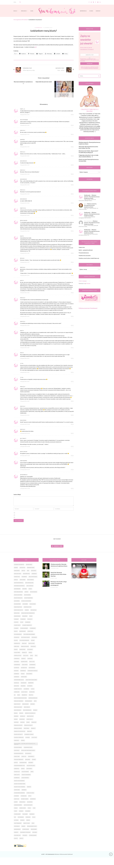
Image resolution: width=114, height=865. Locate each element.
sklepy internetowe (19, 783)
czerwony (32, 628)
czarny (16, 628)
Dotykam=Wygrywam (29, 634)
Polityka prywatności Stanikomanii (88, 308)
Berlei (16, 579)
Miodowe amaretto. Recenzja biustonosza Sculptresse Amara (91, 196)
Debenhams (22, 631)
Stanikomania (87, 195)
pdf (36, 47)
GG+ (36, 655)
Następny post (60, 68)
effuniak (34, 637)
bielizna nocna (18, 591)
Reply (72, 114)
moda (15, 713)
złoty (15, 838)
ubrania (32, 814)
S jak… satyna (60, 70)
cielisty (30, 619)
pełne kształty (18, 734)
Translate (88, 283)
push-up (24, 756)
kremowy (30, 682)
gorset (23, 658)
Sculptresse (25, 771)
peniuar (29, 731)
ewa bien (16, 646)
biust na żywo (18, 594)
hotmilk (16, 667)
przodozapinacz (18, 753)
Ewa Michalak (25, 646)
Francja (24, 652)
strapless (23, 795)
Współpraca (83, 10)
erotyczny (31, 643)
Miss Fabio (27, 707)
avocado (33, 570)
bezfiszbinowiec (18, 582)
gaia (31, 655)
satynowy (29, 768)
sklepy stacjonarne (19, 786)
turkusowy (17, 814)
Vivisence (16, 826)
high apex (24, 664)
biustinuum (33, 591)
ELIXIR (15, 640)
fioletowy (17, 652)
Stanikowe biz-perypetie (85, 255)
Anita (23, 570)
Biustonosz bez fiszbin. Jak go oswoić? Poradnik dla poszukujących (88, 151)
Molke (21, 713)
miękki (35, 710)
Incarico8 (24, 667)
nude (28, 722)
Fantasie (33, 646)
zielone (35, 832)
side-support (25, 777)
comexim (27, 622)
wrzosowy (34, 829)
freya (30, 652)
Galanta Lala (82, 247)
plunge (27, 737)
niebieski (22, 719)
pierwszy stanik (29, 734)
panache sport (28, 725)
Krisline (16, 685)
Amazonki (16, 570)
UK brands (20, 817)
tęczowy (25, 814)
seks (32, 771)
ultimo (16, 820)
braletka (16, 613)
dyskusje (16, 637)
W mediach (25, 19)
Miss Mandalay (27, 710)
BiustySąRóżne (28, 597)
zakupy (16, 832)
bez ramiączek (29, 582)
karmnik (16, 673)
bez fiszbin (30, 579)
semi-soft (17, 774)
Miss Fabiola (17, 710)
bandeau (34, 573)
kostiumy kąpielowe (31, 679)
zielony (25, 835)
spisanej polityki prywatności (91, 68)
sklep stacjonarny (19, 780)
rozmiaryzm (23, 762)
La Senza (30, 685)
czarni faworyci (27, 625)
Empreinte (17, 643)
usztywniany (17, 823)
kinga (22, 673)
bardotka (17, 576)
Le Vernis (26, 688)
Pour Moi (16, 750)
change (16, 619)
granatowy (24, 661)
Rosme (34, 759)
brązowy (25, 616)
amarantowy (30, 567)
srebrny (24, 789)
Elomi (32, 640)
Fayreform (22, 649)
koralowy (23, 676)
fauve (15, 649)
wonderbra (17, 829)
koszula (16, 682)
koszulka (23, 682)
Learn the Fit (18, 688)
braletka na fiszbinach (28, 613)
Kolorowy (29, 673)
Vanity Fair (27, 823)
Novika (22, 722)
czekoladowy (24, 628)
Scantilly (17, 771)
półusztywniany (18, 759)
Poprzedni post (27, 68)
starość (16, 795)
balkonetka (26, 573)
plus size (34, 737)
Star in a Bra (30, 792)
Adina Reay (29, 564)
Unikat (22, 820)
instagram (32, 667)
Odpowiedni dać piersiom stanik (44, 81)
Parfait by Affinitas (19, 731)
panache (34, 722)
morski (16, 716)
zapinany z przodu (25, 832)
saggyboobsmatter (19, 765)
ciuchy (16, 622)
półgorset (31, 756)
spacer (29, 786)
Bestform (22, 579)
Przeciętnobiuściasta (84, 252)
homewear (32, 664)
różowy (31, 762)
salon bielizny (31, 765)
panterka (26, 728)
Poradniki (24, 10)
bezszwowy (17, 588)
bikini (26, 591)
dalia (15, 631)
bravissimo (17, 616)
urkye (28, 820)
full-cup (25, 655)
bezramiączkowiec (19, 585)
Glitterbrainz (56, 854)
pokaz (22, 740)
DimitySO (30, 631)
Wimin (23, 826)
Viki (33, 823)
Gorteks (30, 658)
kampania (23, 670)
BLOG (32, 10)
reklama (27, 759)
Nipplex (16, 722)
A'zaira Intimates (19, 564)
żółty (21, 838)
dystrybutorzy (25, 637)
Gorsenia (16, 658)
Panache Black (18, 725)
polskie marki (18, 747)
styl (30, 795)
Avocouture (17, 573)
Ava (28, 570)
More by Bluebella (30, 713)
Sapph (22, 768)
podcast (16, 740)
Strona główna (17, 19)
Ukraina (28, 817)
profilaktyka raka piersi (28, 750)
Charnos (23, 619)
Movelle (22, 716)
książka (23, 685)
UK (15, 817)
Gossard (16, 661)
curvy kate (17, 625)
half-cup (32, 661)
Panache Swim (18, 728)
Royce (15, 762)
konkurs (16, 676)
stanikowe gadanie (19, 792)
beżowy (25, 588)
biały (30, 588)
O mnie (91, 10)
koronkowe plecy (19, 679)
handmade (17, 664)
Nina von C (30, 719)
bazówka (24, 576)
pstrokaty (28, 753)
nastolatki (30, 716)
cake (31, 616)
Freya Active (17, 655)
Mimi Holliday (18, 707)
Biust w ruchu (18, 597)
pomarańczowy (28, 747)
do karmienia (17, 634)
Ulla (34, 817)
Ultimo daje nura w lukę (29, 70)
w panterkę (26, 829)
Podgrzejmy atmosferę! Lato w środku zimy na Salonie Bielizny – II (88, 155)
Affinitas (22, 567)
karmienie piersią (32, 670)
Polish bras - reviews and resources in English (24, 744)
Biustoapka (27, 594)
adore (16, 567)
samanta (16, 768)
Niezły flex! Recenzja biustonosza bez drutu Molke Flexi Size (88, 147)
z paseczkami (32, 835)
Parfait (33, 728)
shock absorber (26, 774)
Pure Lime (16, 756)
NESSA (15, 719)
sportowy (17, 789)
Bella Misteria (33, 576)
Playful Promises (18, 737)
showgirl (16, 777)
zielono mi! (17, 835)
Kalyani (16, 670)
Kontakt (98, 10)
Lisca (32, 688)
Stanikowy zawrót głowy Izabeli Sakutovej (89, 258)
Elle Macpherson (24, 640)
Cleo (21, 622)
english (24, 643)
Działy (15, 10)
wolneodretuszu (32, 826)
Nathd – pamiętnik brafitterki (86, 250)
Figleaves (30, 649)
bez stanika (30, 585)
